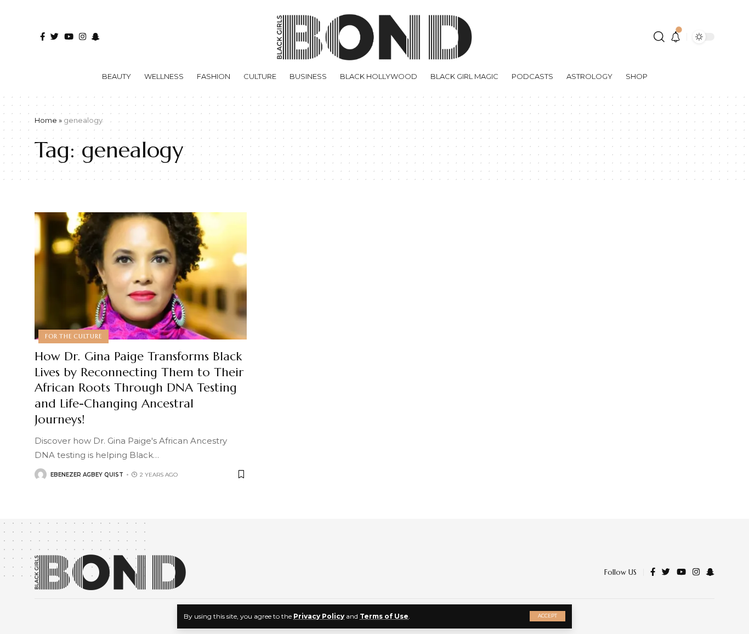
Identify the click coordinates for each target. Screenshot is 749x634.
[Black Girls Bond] (110, 572)
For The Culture (73, 336)
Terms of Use (384, 616)
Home (46, 120)
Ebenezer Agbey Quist (86, 474)
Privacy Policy (318, 616)
